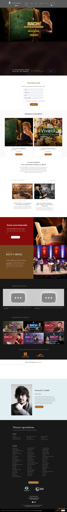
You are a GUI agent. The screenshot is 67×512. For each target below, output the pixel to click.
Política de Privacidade (36, 506)
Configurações (58, 510)
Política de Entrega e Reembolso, (37, 505)
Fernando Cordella (17, 262)
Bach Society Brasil (17, 3)
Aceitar (63, 510)
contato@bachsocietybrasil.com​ (33, 498)
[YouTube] (15, 5)
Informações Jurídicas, (29, 505)
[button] (41, 3)
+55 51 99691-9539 (34, 499)
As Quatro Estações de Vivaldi (48, 148)
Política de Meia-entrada (28, 506)
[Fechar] (65, 510)
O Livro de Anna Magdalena (19, 148)
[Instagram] (17, 5)
